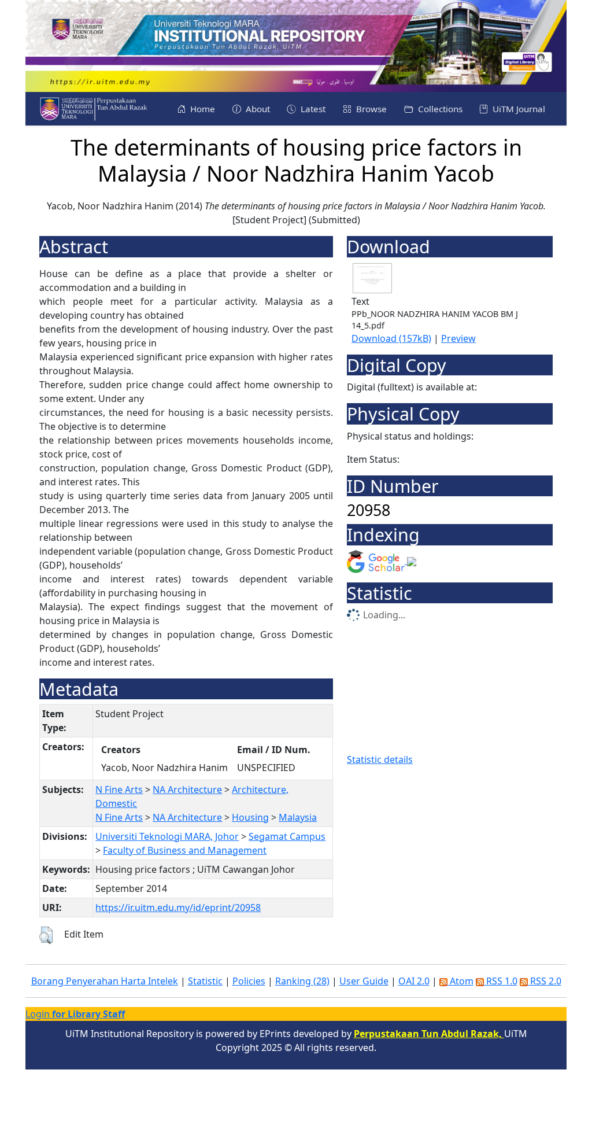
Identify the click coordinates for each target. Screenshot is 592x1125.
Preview (458, 338)
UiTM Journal (517, 109)
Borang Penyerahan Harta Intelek (104, 981)
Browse (370, 109)
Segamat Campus (287, 836)
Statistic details (380, 759)
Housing (250, 817)
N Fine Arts (119, 789)
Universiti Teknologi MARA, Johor (167, 836)
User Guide (363, 981)
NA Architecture (187, 789)
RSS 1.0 (500, 981)
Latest (311, 109)
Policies (248, 981)
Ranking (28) (302, 981)
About (256, 109)
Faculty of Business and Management (185, 850)
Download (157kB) (391, 338)
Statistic (205, 981)
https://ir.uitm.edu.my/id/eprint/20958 (178, 907)
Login (75, 1014)
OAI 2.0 (414, 981)
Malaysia (298, 817)
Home (201, 109)
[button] (46, 935)
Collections (439, 109)
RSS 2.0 (544, 981)
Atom (460, 981)
